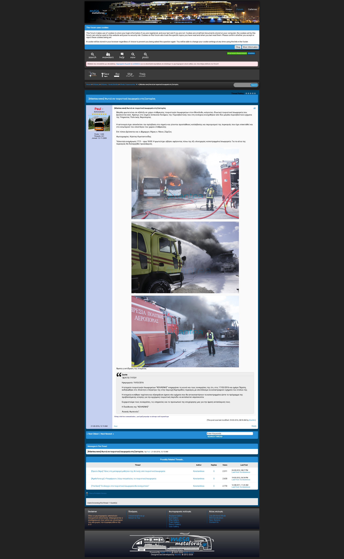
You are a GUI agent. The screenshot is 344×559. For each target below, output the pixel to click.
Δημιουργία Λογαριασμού (237, 53)
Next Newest (106, 434)
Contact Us (213, 522)
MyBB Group (188, 552)
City (92, 74)
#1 (255, 108)
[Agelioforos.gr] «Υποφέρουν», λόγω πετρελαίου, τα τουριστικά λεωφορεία (123, 479)
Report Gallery (175, 524)
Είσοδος (251, 53)
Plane (105, 74)
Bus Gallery (173, 518)
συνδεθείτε (136, 64)
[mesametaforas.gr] (127, 12)
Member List (108, 56)
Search (92, 56)
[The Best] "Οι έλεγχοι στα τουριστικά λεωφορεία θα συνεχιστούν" (120, 486)
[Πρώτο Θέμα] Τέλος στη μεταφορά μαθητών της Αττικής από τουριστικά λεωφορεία (128, 471)
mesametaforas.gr (136, 516)
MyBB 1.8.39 (165, 552)
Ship (130, 74)
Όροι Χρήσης (215, 520)
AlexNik (252, 420)
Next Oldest (93, 434)
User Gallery (174, 526)
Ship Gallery (174, 520)
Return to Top (134, 518)
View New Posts (133, 56)
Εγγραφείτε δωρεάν (123, 64)
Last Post (235, 472)
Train (142, 74)
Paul (148, 452)
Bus (117, 74)
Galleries (252, 9)
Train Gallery (174, 522)
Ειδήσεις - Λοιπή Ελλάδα (109, 84)
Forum (240, 9)
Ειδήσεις (96, 84)
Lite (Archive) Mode (217, 516)
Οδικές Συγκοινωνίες (127, 84)
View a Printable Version (98, 493)
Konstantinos (198, 471)
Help (121, 56)
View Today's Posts (145, 56)
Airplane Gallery (175, 516)
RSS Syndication (216, 518)
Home (229, 9)
